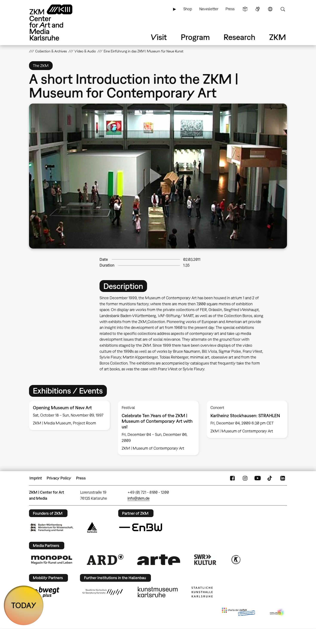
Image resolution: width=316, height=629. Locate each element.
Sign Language (257, 9)
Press (230, 9)
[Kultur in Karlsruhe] (235, 559)
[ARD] (105, 559)
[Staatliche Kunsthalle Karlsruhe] (202, 592)
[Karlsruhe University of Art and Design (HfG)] (102, 592)
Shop (187, 9)
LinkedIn (282, 478)
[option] (69, 415)
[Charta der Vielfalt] (238, 612)
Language (270, 9)
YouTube (257, 478)
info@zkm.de (138, 498)
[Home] (57, 22)
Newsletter (208, 9)
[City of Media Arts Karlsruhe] (277, 612)
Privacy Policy (59, 478)
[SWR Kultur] (205, 559)
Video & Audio (85, 51)
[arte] (158, 559)
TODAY (23, 605)
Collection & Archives (51, 51)
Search (282, 9)
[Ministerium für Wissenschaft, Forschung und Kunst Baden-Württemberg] (51, 527)
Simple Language (245, 9)
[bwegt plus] (44, 592)
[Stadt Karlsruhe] (92, 527)
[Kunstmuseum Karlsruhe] (158, 592)
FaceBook (232, 478)
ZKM (277, 37)
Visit (159, 37)
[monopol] (51, 560)
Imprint (35, 478)
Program (195, 37)
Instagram (245, 478)
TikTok (270, 478)
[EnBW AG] (140, 527)
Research (239, 37)
